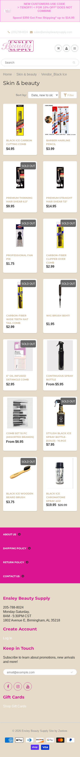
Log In (7, 638)
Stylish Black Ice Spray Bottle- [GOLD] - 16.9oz (58, 437)
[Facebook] (8, 686)
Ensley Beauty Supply (35, 730)
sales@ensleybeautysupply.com (53, 32)
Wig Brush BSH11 (58, 315)
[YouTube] (28, 686)
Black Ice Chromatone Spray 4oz (55, 497)
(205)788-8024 (19, 32)
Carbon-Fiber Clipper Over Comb (56, 259)
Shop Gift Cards (14, 706)
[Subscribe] (71, 672)
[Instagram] (18, 686)
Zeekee (62, 730)
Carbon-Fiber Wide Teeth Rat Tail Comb (17, 319)
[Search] (74, 62)
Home (7, 74)
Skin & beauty (26, 74)
